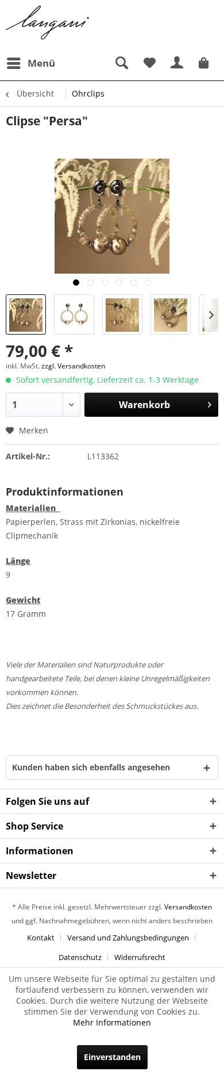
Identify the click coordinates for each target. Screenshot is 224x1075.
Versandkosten (188, 907)
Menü (41, 63)
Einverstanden (112, 1056)
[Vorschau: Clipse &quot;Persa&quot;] (26, 314)
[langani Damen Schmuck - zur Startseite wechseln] (48, 23)
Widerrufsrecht (139, 957)
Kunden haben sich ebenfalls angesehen (91, 767)
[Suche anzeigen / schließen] (121, 63)
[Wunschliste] (149, 63)
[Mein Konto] (177, 63)
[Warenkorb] (205, 63)
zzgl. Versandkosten (73, 366)
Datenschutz (80, 957)
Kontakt (41, 937)
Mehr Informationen (112, 1022)
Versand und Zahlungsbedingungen (128, 937)
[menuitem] (30, 63)
